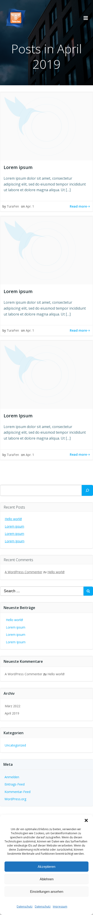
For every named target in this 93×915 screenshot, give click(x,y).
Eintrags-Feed (15, 784)
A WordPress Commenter (23, 572)
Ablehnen (46, 879)
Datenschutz (25, 906)
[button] (86, 820)
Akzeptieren (46, 867)
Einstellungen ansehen (46, 891)
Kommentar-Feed (17, 792)
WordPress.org (15, 799)
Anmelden (12, 777)
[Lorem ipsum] (46, 125)
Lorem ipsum (14, 526)
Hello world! (13, 519)
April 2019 (12, 713)
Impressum (60, 906)
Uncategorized (15, 745)
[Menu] (86, 18)
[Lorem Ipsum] (46, 374)
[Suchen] (87, 490)
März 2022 (12, 706)
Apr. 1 (30, 206)
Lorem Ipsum (14, 541)
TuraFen (13, 206)
